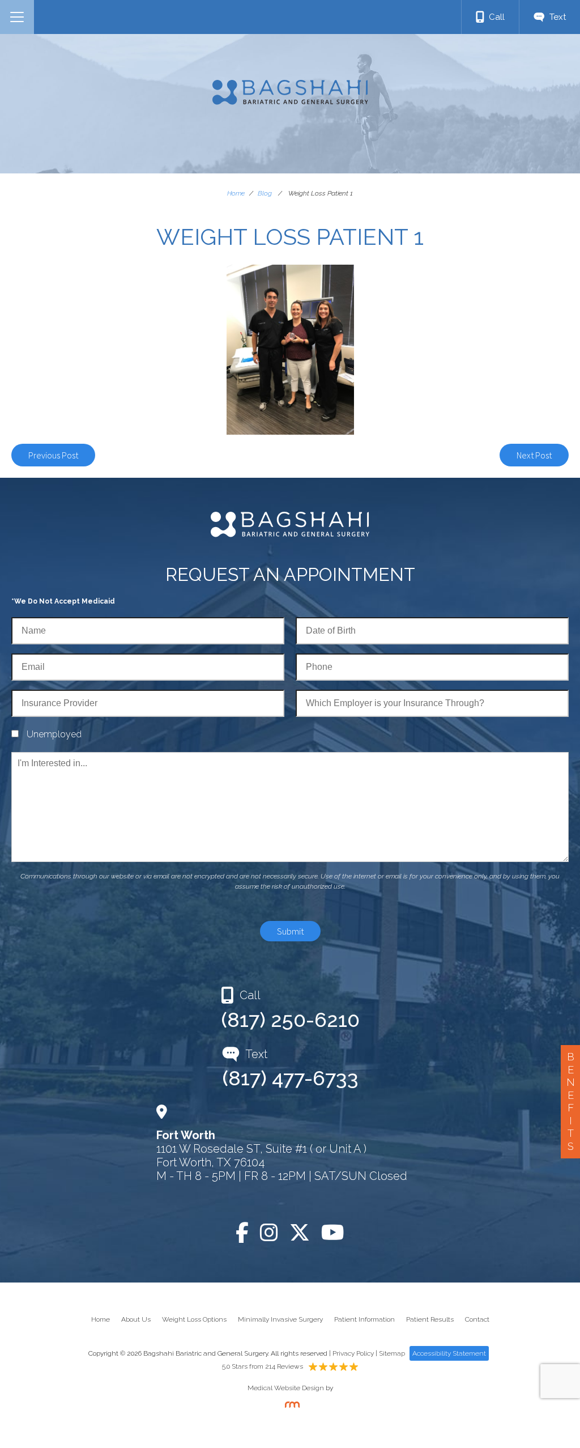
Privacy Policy (353, 1353)
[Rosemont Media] (290, 1405)
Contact (477, 1319)
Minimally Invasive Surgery (280, 1319)
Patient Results (430, 1319)
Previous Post (53, 455)
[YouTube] (332, 1233)
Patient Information (364, 1319)
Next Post (534, 455)
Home (236, 193)
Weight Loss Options (194, 1319)
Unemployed (54, 734)
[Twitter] (299, 1233)
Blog (265, 193)
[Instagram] (269, 1233)
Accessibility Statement (449, 1353)
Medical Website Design (286, 1388)
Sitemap (392, 1353)
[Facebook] (242, 1233)
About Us (136, 1319)
